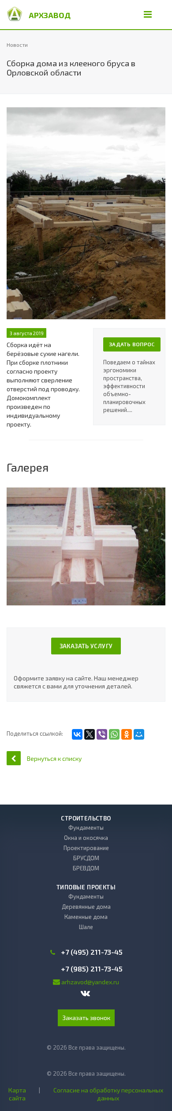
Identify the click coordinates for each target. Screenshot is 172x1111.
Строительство (86, 818)
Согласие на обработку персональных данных (108, 1094)
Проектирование (86, 847)
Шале (86, 926)
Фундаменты (86, 827)
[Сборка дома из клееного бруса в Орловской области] (86, 111)
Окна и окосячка (86, 837)
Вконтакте (86, 993)
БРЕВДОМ (86, 868)
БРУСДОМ (86, 858)
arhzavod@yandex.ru (90, 982)
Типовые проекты (86, 887)
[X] (89, 734)
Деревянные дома (86, 906)
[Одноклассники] (126, 734)
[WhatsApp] (114, 734)
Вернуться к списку (54, 758)
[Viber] (102, 734)
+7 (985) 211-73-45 (92, 969)
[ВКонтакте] (77, 734)
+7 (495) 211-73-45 (92, 952)
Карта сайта (17, 1094)
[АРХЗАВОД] (14, 13)
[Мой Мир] (139, 734)
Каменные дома (86, 916)
